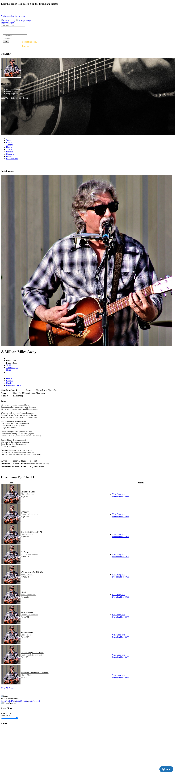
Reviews (9, 381)
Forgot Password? (29, 42)
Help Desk (11, 701)
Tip (20, 98)
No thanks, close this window (13, 16)
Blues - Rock (26, 635)
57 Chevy (25, 512)
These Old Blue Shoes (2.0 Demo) (35, 673)
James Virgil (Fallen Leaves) (32, 652)
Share (25, 98)
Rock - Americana (28, 594)
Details (9, 378)
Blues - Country (27, 494)
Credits (9, 383)
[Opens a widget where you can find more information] (166, 769)
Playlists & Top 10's (14, 385)
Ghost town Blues (28, 492)
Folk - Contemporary (29, 554)
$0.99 (8, 365)
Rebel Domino (27, 612)
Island (23, 592)
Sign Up (25, 46)
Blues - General (27, 534)
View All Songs (7, 688)
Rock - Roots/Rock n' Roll (31, 655)
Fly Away (25, 552)
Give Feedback (34, 701)
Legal (18, 701)
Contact (24, 701)
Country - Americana (29, 514)
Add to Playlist (12, 367)
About (3, 701)
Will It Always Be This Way (32, 572)
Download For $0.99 (120, 496)
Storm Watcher (27, 632)
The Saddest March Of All (31, 532)
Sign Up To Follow (9, 98)
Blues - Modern (27, 574)
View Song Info (118, 494)
